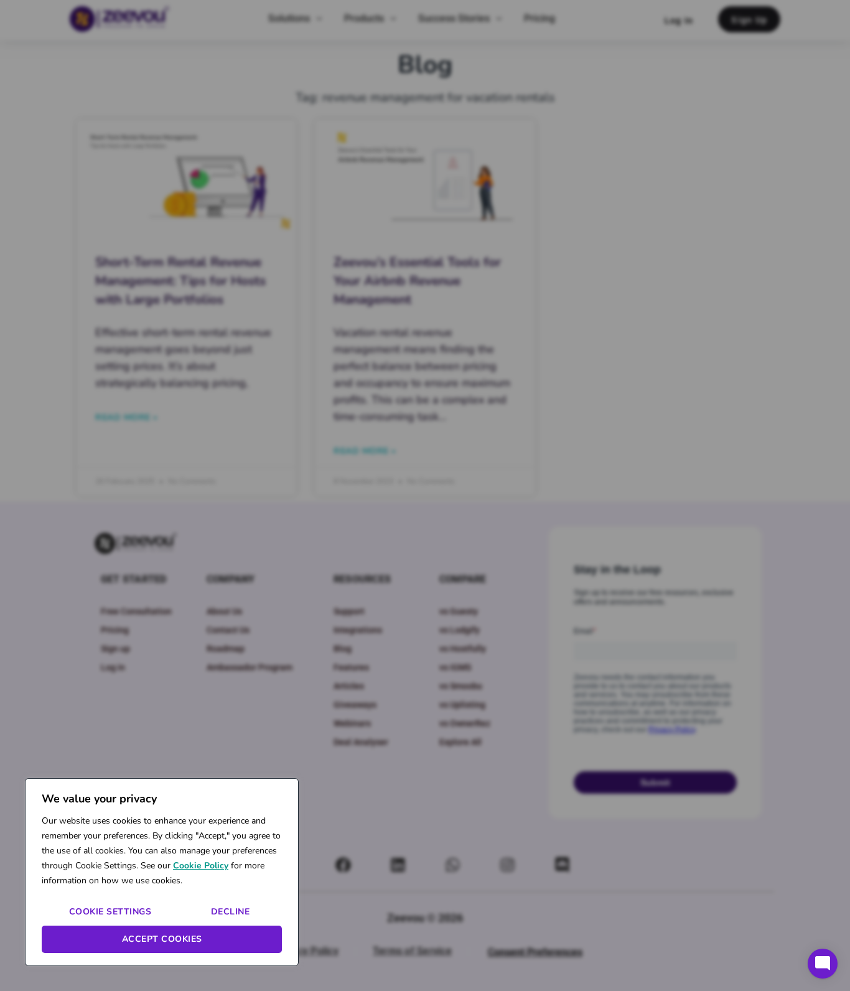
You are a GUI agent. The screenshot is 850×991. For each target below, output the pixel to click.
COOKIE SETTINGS (110, 912)
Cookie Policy (200, 865)
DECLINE (230, 912)
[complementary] (162, 872)
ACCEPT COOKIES (162, 939)
